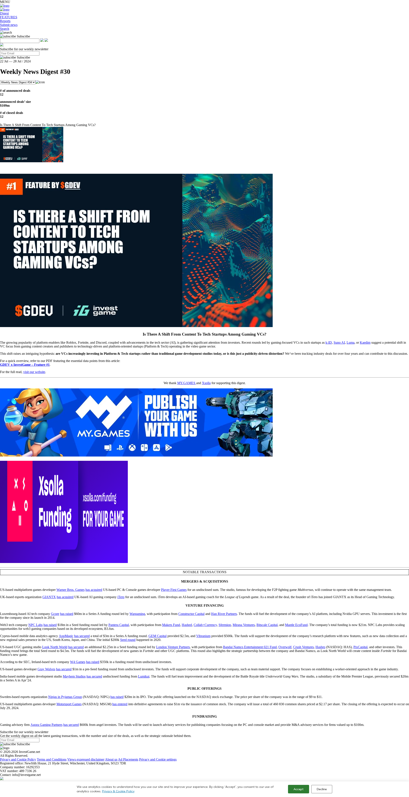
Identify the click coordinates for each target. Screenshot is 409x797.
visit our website (34, 372)
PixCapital (360, 647)
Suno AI (339, 342)
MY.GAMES (186, 383)
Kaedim (365, 342)
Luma (350, 342)
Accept (299, 789)
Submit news (8, 25)
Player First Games (174, 590)
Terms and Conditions (51, 759)
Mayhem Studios (74, 676)
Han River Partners (224, 614)
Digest (4, 13)
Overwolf (284, 647)
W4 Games (77, 662)
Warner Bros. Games (70, 590)
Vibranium (203, 636)
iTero (120, 597)
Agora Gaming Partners (46, 725)
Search (4, 28)
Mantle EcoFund (296, 625)
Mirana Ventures (244, 625)
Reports (5, 21)
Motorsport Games (69, 704)
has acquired (93, 590)
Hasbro (320, 647)
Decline (322, 789)
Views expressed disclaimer (85, 759)
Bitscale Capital (267, 625)
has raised (66, 614)
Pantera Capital (118, 625)
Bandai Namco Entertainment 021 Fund (250, 647)
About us (111, 759)
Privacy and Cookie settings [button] (158, 759)
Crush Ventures (303, 647)
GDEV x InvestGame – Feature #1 (25, 364)
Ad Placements (128, 759)
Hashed (187, 625)
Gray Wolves (46, 669)
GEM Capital (157, 636)
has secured (82, 636)
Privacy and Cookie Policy (18, 759)
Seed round (127, 640)
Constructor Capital (191, 614)
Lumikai (143, 676)
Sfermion (225, 625)
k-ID (328, 342)
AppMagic (66, 636)
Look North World (54, 647)
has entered (119, 704)
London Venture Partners (173, 647)
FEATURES (8, 17)
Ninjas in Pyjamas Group (65, 697)
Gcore (55, 614)
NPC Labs (35, 625)
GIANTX (49, 597)
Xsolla (206, 383)
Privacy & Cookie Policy (118, 791)
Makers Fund (171, 625)
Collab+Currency (205, 625)
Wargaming (137, 614)
